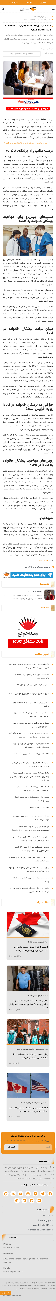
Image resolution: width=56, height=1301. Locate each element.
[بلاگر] (32, 1200)
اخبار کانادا (39, 19)
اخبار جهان (44, 1103)
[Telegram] (35, 1194)
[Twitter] (43, 1194)
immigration (43, 560)
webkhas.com (16, 1296)
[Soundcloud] (13, 1194)
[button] (53, 8)
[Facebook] (50, 1194)
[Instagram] (28, 1194)
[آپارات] (17, 1200)
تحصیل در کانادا (34, 1049)
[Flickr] (39, 1200)
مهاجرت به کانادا (29, 19)
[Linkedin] (24, 1200)
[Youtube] (21, 1194)
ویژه (25, 567)
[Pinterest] (6, 1194)
